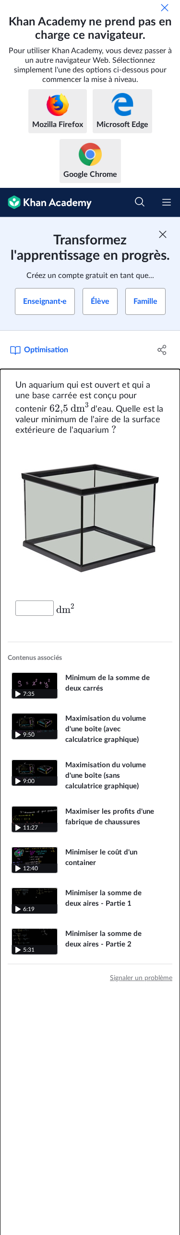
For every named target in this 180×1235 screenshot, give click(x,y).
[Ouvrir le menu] (166, 202)
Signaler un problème (141, 978)
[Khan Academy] (46, 202)
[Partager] (162, 349)
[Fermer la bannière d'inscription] (162, 234)
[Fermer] (164, 7)
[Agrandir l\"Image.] (90, 518)
